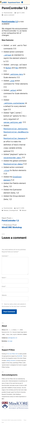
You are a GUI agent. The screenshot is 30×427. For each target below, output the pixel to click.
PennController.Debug (13, 164)
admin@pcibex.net (12, 337)
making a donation (11, 360)
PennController (8, 13)
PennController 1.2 (10, 21)
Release (6, 210)
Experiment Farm (14, 2)
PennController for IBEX (6, 420)
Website (4, 295)
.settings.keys (16, 74)
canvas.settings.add (13, 122)
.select (13, 90)
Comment (5, 256)
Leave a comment (9, 15)
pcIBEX (4, 2)
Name (4, 277)
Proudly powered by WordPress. (16, 420)
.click (6, 170)
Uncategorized (13, 210)
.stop (12, 81)
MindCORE (19, 356)
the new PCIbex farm (12, 353)
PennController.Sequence (15, 138)
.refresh (7, 55)
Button (8, 68)
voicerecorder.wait (13, 158)
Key (16, 68)
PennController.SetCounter (16, 129)
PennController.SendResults (16, 132)
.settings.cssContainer (14, 103)
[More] (22, 2)
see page (10, 341)
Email (4, 286)
